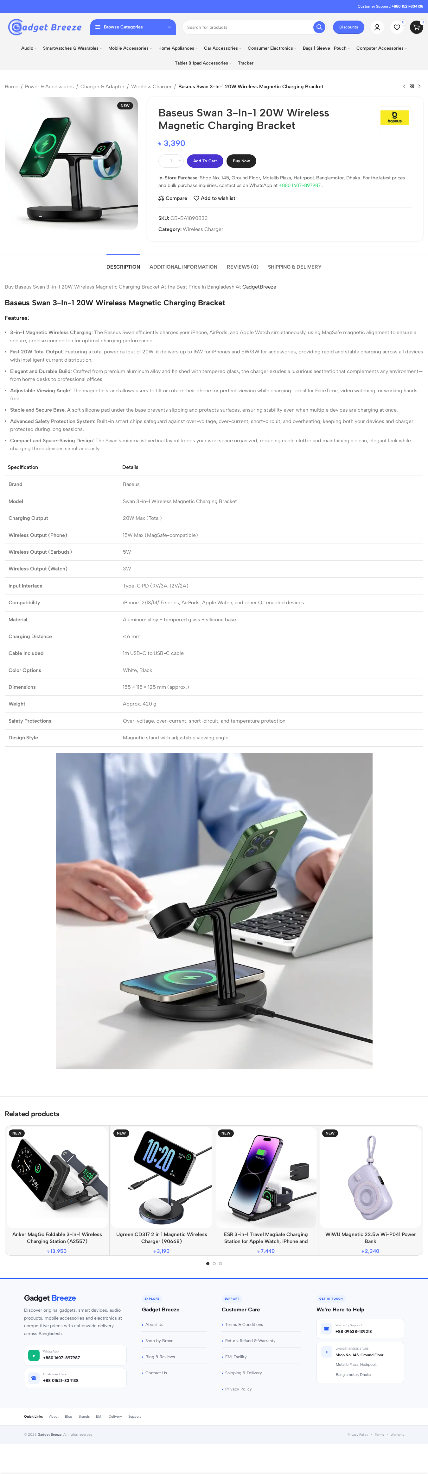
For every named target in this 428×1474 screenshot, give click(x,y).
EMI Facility (236, 1356)
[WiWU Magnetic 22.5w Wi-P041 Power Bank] (370, 1177)
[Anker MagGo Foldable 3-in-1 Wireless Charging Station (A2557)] (57, 1177)
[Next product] (419, 86)
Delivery (115, 1417)
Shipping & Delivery (243, 1373)
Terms (379, 1435)
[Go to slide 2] (214, 1263)
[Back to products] (412, 86)
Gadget (50, 1298)
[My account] (377, 27)
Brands (84, 1417)
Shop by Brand (159, 1340)
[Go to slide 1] (207, 1263)
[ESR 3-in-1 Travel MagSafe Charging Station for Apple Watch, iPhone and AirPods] (266, 1177)
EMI (99, 1417)
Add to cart (205, 161)
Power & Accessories (49, 87)
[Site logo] (44, 27)
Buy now (241, 161)
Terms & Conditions (244, 1324)
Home (11, 87)
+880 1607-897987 (300, 185)
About (54, 1417)
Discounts (348, 27)
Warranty (397, 1435)
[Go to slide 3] (220, 1263)
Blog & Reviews (160, 1356)
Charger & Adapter (102, 87)
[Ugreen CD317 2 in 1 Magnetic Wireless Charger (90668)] (161, 1177)
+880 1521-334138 (407, 6)
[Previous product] (404, 86)
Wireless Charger (151, 87)
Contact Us (156, 1373)
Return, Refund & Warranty (250, 1340)
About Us (154, 1324)
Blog (68, 1417)
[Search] (319, 27)
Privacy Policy (238, 1389)
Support (134, 1417)
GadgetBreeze (259, 287)
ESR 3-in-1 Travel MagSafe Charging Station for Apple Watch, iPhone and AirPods (266, 1241)
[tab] (123, 263)
